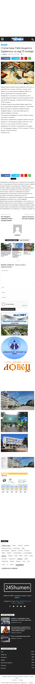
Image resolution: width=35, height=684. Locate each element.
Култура (3, 668)
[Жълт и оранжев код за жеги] (5, 638)
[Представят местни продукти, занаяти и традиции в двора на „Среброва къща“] (6, 247)
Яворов (3, 553)
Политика (3, 665)
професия (18, 561)
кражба (21, 555)
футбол (12, 564)
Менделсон (13, 550)
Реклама (21, 680)
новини (19, 559)
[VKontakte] (21, 606)
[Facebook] (10, 606)
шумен (20, 564)
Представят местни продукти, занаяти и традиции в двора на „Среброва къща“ (6, 254)
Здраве (3, 660)
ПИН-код (20, 550)
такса (28, 561)
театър (3, 564)
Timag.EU (30, 682)
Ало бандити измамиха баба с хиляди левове (7, 218)
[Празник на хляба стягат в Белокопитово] (29, 247)
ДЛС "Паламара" (5, 550)
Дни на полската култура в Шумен (28, 217)
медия (25, 555)
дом (2, 43)
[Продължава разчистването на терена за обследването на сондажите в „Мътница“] (17, 247)
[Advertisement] (17, 18)
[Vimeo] (18, 606)
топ (7, 564)
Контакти (14, 680)
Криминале (4, 657)
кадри (16, 555)
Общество (6, 43)
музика (31, 555)
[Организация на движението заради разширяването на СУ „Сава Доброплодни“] (5, 629)
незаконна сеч (12, 558)
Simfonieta (26, 545)
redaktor (4, 54)
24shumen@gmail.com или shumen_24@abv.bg (21, 602)
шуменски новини (9, 568)
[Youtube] (25, 606)
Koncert (14, 545)
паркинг (26, 558)
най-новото (4, 558)
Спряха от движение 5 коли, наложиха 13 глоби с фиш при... (21, 619)
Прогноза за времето (6, 662)
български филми (17, 553)
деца (4, 555)
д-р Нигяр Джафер (27, 553)
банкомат (9, 553)
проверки (12, 561)
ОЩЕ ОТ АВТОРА (24, 240)
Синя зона (26, 550)
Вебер (23, 548)
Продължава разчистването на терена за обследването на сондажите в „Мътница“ (16, 254)
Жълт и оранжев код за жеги (20, 636)
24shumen (6, 545)
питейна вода (5, 561)
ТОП (2, 652)
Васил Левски (16, 548)
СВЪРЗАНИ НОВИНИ (12, 240)
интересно (10, 555)
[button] (32, 39)
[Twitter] (14, 606)
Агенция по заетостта (6, 548)
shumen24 (20, 545)
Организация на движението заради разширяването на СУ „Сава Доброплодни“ (21, 628)
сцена (24, 561)
